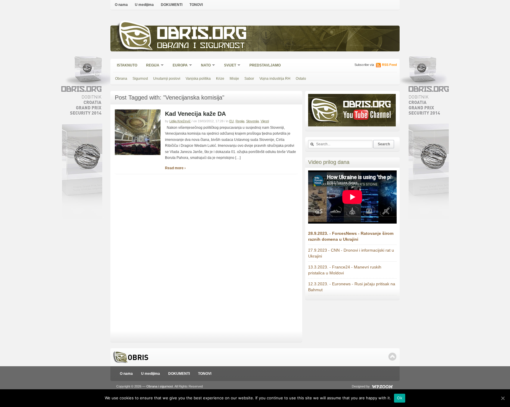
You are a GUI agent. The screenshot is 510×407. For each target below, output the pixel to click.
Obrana (121, 78)
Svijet (228, 65)
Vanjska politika (198, 78)
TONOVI (196, 5)
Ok (399, 397)
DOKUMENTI (171, 5)
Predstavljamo (265, 65)
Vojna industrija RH (274, 78)
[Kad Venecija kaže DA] (138, 154)
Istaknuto (127, 65)
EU (231, 121)
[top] (392, 357)
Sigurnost (140, 78)
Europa (178, 65)
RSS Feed (389, 64)
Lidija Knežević (180, 121)
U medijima (144, 5)
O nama (121, 5)
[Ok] (503, 398)
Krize (220, 78)
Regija (150, 65)
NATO (204, 65)
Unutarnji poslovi (166, 78)
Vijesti (265, 121)
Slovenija (252, 121)
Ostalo (301, 78)
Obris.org (202, 35)
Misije (234, 78)
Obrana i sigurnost (201, 46)
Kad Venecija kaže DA (195, 113)
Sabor (249, 78)
